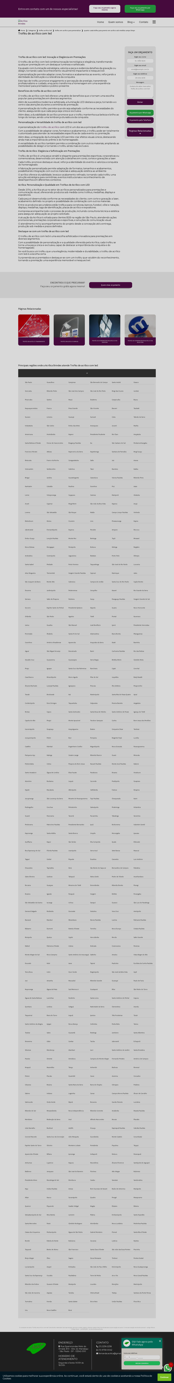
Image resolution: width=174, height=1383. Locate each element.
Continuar (164, 1377)
